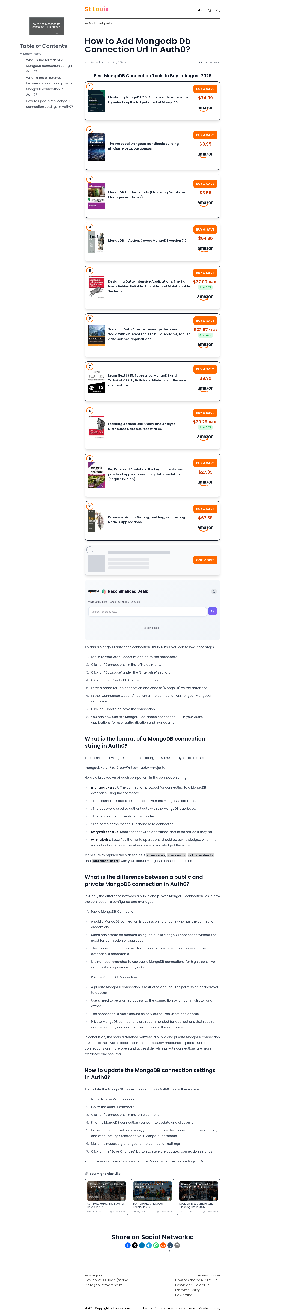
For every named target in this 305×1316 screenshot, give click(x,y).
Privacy (160, 1308)
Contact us (207, 1308)
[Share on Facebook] (128, 1245)
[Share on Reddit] (163, 1245)
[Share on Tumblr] (170, 1245)
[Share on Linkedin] (142, 1245)
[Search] (210, 10)
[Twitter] (218, 1308)
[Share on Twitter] (135, 1245)
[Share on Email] (177, 1245)
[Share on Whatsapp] (156, 1245)
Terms (147, 1308)
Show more (32, 53)
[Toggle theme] (214, 591)
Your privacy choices (182, 1308)
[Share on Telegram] (149, 1245)
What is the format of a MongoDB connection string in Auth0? (49, 66)
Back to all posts (100, 23)
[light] (218, 10)
